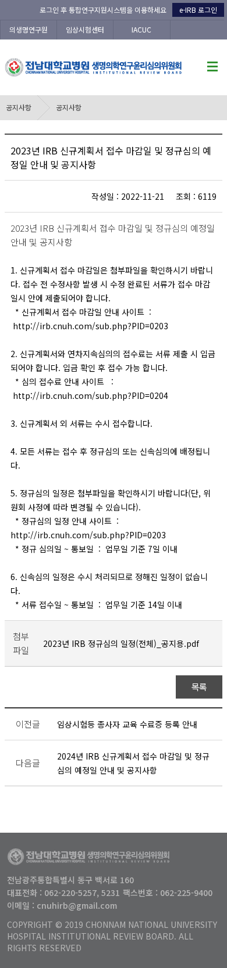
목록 (199, 687)
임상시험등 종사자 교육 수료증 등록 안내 (127, 724)
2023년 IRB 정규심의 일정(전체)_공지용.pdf (121, 643)
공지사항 (18, 107)
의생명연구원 (28, 29)
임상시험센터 (85, 29)
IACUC (141, 29)
